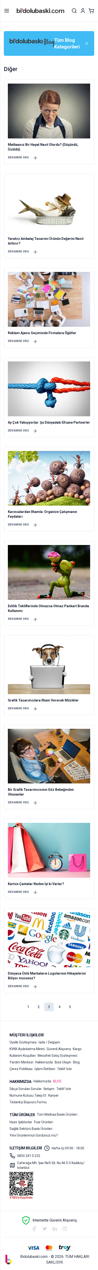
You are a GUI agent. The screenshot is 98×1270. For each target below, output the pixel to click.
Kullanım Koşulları (23, 1055)
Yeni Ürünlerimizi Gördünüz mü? (34, 1135)
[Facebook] (34, 1229)
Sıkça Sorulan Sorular (26, 1089)
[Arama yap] (74, 11)
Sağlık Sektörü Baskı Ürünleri (31, 1129)
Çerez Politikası (21, 1069)
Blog (76, 1062)
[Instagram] (65, 1229)
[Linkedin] (55, 1229)
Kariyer (53, 1095)
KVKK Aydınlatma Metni (27, 1049)
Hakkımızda (44, 1062)
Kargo (77, 1049)
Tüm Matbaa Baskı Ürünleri (57, 1114)
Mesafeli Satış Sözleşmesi (57, 1055)
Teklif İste (64, 1069)
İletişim (49, 1089)
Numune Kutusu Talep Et (28, 1095)
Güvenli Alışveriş (59, 1049)
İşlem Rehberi (44, 1069)
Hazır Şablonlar (21, 1122)
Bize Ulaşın (63, 1062)
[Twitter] (45, 1229)
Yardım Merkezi (21, 1062)
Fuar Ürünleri (43, 1122)
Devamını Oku (18, 157)
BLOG (57, 1081)
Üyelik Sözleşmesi (23, 1042)
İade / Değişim (49, 1042)
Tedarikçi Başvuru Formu (28, 1102)
